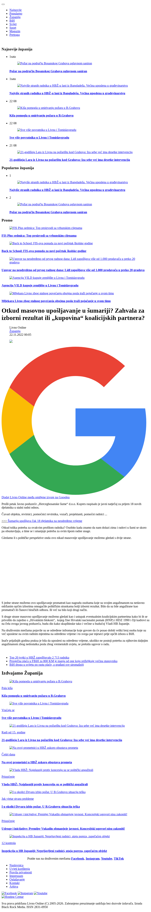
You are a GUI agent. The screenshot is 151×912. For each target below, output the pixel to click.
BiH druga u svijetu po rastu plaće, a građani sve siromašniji (46, 664)
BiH (12, 20)
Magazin (14, 31)
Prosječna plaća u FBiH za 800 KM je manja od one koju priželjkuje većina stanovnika (63, 661)
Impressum (16, 876)
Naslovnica (16, 865)
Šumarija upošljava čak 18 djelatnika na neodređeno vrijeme (45, 521)
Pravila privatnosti (20, 872)
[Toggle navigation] (3, 4)
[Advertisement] (75, 570)
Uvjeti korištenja (19, 868)
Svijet (13, 24)
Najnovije (15, 10)
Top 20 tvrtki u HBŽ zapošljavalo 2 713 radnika (39, 657)
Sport (12, 27)
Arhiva (13, 886)
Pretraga (14, 34)
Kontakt (14, 883)
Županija (14, 17)
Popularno (15, 13)
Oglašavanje (17, 879)
